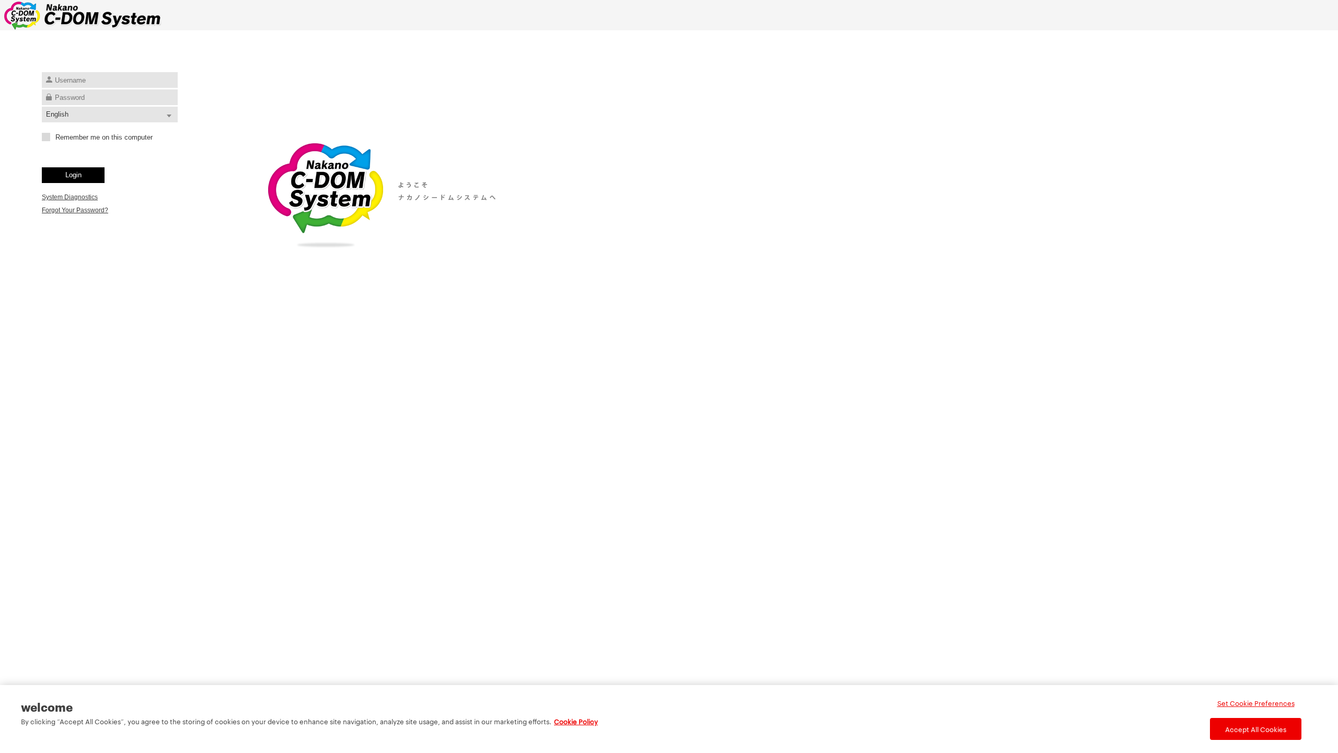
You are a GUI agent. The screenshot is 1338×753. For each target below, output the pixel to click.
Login (73, 175)
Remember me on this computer (104, 137)
